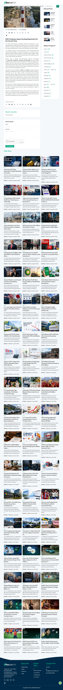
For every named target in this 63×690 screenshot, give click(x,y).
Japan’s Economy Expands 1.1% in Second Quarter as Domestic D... (31, 199)
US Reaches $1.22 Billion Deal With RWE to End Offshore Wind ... (12, 254)
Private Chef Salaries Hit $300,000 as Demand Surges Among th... (12, 475)
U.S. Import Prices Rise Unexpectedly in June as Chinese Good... (30, 419)
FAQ (23, 673)
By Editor (6, 180)
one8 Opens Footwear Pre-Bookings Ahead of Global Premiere (49, 614)
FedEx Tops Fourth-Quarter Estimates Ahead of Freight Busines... (49, 587)
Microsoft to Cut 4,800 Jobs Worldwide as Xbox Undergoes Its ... (12, 503)
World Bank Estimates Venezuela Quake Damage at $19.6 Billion (50, 363)
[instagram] (11, 680)
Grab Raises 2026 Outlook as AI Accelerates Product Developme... (50, 281)
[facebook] (5, 680)
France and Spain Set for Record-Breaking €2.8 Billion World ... (31, 446)
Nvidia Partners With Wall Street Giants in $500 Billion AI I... (49, 227)
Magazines (21, 6)
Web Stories (32, 6)
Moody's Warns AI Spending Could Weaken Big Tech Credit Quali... (31, 363)
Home (11, 6)
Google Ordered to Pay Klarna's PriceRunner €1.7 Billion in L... (49, 532)
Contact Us (37, 672)
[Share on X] (17, 33)
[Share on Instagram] (20, 33)
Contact (48, 667)
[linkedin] (14, 680)
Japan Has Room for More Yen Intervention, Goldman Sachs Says (12, 227)
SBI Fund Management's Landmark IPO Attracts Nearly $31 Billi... (48, 419)
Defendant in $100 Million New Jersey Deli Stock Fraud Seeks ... (12, 446)
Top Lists (27, 6)
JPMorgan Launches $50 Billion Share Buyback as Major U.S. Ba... (30, 587)
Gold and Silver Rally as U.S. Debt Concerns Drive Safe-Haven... (31, 171)
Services (41, 6)
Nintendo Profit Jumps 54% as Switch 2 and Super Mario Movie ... (49, 254)
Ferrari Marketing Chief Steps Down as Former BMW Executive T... (50, 559)
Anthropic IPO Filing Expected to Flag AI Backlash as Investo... (12, 171)
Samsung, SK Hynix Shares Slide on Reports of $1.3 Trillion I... (31, 559)
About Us (24, 671)
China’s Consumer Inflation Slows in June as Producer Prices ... (49, 475)
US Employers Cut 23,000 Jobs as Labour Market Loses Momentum (31, 254)
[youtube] (5, 683)
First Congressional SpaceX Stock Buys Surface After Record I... (12, 532)
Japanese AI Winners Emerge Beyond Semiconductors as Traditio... (31, 392)
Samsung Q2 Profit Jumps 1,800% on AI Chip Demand (12, 335)
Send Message (10, 146)
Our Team (36, 677)
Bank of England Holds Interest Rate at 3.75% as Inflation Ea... (48, 308)
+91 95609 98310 (51, 673)
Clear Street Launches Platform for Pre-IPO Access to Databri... (31, 308)
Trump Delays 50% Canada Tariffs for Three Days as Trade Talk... (12, 199)
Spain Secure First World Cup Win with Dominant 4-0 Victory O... (12, 643)
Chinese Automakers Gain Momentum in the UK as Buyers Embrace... (11, 419)
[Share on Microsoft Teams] (6, 35)
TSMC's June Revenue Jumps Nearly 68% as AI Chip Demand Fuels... (49, 446)
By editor (6, 569)
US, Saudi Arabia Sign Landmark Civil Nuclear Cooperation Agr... (11, 392)
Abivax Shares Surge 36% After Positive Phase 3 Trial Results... (12, 559)
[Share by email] (12, 33)
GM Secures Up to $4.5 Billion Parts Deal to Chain (31, 226)
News (23, 669)
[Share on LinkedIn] (23, 33)
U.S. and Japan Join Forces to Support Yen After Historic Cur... (13, 308)
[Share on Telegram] (9, 33)
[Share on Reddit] (28, 33)
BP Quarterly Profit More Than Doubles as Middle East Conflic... (31, 281)
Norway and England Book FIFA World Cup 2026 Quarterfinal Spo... (49, 503)
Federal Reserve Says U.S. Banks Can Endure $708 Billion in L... (12, 587)
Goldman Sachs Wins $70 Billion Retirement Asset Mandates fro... (30, 475)
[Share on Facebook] (15, 33)
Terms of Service (37, 670)
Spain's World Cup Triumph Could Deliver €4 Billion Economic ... (49, 392)
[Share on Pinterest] (6, 33)
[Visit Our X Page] (8, 680)
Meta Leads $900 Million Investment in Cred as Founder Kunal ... (11, 614)
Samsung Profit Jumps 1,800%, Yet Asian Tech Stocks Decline (29, 503)
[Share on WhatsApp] (25, 33)
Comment (7, 129)
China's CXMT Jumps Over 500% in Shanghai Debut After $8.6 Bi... (12, 363)
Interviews (16, 6)
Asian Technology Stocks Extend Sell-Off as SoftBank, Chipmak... (31, 336)
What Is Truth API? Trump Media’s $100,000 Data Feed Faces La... (50, 199)
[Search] (57, 6)
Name (6, 124)
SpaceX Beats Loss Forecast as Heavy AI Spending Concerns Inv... (12, 281)
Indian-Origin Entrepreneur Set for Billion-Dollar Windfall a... (50, 643)
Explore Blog (25, 667)
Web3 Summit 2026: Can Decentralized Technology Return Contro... (30, 643)
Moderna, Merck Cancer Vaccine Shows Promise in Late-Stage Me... (49, 171)
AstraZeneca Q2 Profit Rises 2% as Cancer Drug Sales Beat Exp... (49, 336)
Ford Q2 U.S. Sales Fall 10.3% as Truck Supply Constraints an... (31, 532)
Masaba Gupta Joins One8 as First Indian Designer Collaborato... (31, 614)
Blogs (37, 6)
